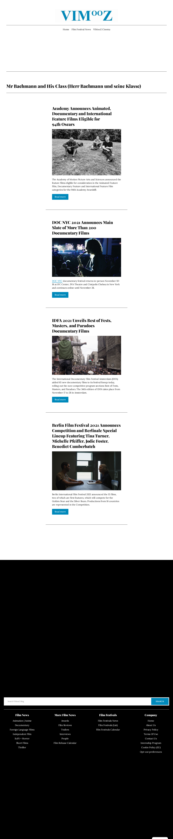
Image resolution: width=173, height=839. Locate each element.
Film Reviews (65, 725)
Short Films (22, 742)
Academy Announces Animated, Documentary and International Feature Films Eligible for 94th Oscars (82, 116)
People (65, 738)
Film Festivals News (108, 720)
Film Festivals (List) (108, 725)
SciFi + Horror (22, 738)
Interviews (65, 734)
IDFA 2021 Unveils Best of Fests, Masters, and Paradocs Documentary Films (82, 326)
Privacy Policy (151, 729)
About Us (151, 725)
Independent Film (22, 734)
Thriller (22, 747)
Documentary (22, 725)
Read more (60, 196)
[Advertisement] (86, 51)
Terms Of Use (151, 734)
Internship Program (151, 742)
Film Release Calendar (65, 742)
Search (160, 701)
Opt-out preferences (151, 751)
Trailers (65, 729)
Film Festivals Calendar (108, 729)
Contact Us (151, 738)
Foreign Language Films (22, 729)
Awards (65, 720)
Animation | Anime (22, 720)
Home (66, 29)
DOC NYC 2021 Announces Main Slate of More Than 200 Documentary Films (82, 228)
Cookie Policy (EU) (151, 747)
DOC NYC (57, 280)
